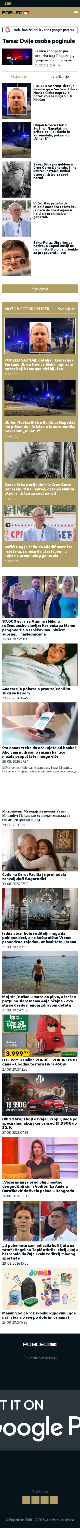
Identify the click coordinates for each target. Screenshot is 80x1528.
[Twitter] (45, 1500)
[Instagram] (36, 1500)
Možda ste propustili (28, 309)
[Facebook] (26, 1500)
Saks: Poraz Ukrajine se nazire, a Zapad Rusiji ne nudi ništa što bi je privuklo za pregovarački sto (55, 248)
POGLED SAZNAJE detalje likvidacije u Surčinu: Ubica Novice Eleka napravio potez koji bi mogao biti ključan (55, 92)
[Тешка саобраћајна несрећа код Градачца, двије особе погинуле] (17, 58)
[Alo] (6, 3)
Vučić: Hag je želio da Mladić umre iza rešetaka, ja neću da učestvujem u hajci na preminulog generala (54, 210)
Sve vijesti (40, 289)
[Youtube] (54, 1500)
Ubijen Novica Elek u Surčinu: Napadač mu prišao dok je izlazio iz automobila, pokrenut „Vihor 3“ (51, 132)
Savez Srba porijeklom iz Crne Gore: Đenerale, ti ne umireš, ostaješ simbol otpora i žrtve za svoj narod (54, 171)
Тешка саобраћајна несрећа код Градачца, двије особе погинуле (54, 55)
